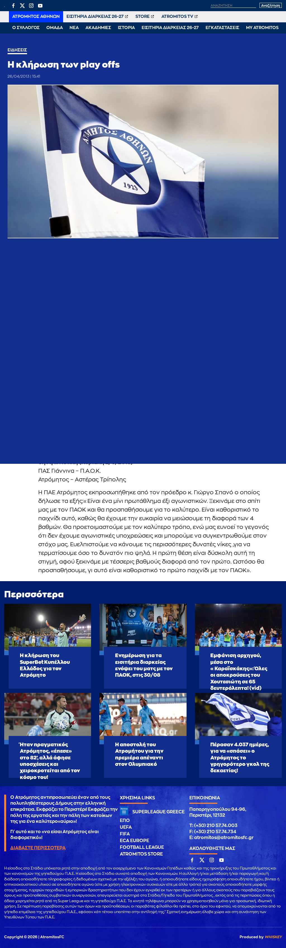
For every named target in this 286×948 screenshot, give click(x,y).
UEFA (126, 827)
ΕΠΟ (125, 820)
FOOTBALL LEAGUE (142, 847)
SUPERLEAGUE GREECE (158, 812)
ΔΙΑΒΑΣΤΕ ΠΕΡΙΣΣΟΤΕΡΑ (38, 848)
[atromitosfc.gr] (4, 6)
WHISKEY (273, 937)
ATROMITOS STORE (141, 854)
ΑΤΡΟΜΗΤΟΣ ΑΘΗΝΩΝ (36, 17)
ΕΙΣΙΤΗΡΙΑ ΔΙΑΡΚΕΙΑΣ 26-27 (95, 17)
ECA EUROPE (134, 840)
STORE (142, 17)
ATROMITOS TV (177, 17)
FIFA (125, 834)
